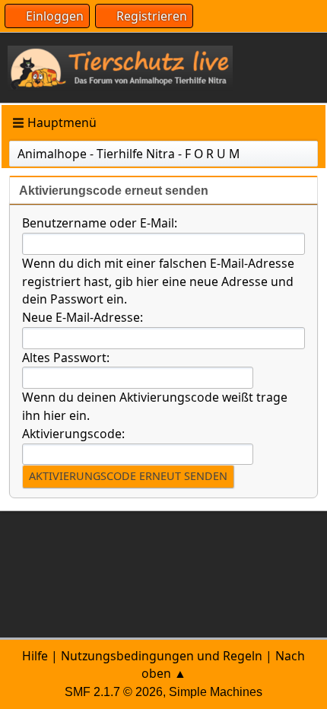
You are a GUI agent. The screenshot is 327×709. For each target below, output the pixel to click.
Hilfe (35, 655)
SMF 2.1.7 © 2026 (114, 691)
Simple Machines (215, 691)
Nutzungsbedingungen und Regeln (161, 655)
